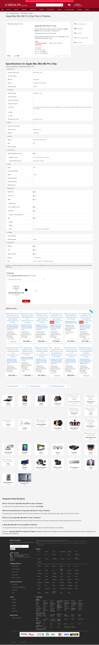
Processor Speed (12, 76)
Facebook (14, 599)
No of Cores (10, 107)
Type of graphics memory (15, 161)
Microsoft (77, 579)
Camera (59, 9)
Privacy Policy (15, 574)
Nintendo (62, 582)
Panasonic (77, 554)
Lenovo (54, 554)
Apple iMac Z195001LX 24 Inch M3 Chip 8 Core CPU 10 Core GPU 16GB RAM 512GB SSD (12, 327)
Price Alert (58, 55)
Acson (46, 566)
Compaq (69, 551)
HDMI (9, 199)
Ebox (46, 573)
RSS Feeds (14, 611)
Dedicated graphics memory (14, 153)
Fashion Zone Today (16, 617)
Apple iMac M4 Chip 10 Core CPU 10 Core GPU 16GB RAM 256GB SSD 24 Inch (26, 327)
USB (8, 218)
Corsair (69, 570)
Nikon (54, 582)
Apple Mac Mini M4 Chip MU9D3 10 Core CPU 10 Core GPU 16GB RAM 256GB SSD (85, 327)
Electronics (50, 9)
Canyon (39, 570)
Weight (9, 174)
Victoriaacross (63, 588)
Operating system (12, 86)
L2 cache (10, 112)
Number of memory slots (13, 126)
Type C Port (10, 195)
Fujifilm (76, 573)
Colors (9, 167)
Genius (46, 576)
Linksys (61, 579)
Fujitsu (39, 576)
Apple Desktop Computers (27, 13)
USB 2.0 (11, 222)
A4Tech (39, 566)
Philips (39, 558)
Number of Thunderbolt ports (16, 214)
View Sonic (70, 588)
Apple (46, 551)
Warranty (9, 257)
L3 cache (10, 115)
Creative (77, 570)
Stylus (76, 585)
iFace (76, 576)
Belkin (61, 566)
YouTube (14, 602)
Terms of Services (16, 577)
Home (7, 13)
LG (60, 554)
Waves (39, 592)
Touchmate (47, 588)
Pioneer (46, 558)
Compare (25, 301)
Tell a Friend (66, 55)
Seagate (62, 585)
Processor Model (12, 93)
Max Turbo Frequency (13, 100)
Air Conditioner (69, 9)
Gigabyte (55, 576)
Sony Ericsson (77, 558)
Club (54, 570)
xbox (61, 592)
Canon (76, 566)
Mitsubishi (40, 582)
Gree (61, 576)
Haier (69, 576)
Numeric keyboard (12, 181)
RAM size (10, 79)
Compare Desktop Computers (18, 587)
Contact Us (14, 590)
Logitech (69, 579)
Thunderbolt (10, 211)
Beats (54, 566)
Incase (39, 579)
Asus (54, 551)
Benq (69, 566)
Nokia (69, 554)
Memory (9, 83)
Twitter (13, 608)
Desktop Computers (14, 13)
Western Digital (54, 592)
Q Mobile (55, 558)
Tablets (16, 9)
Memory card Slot (12, 146)
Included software (12, 236)
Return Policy (15, 572)
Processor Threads (12, 103)
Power (87, 9)
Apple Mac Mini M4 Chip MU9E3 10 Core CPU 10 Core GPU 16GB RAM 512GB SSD (56, 327)
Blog (13, 593)
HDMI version (12, 203)
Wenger (46, 592)
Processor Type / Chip (13, 72)
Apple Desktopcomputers (60, 386)
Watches (79, 9)
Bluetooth (10, 246)
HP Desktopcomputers (38, 386)
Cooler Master (61, 569)
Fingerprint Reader (12, 178)
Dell (76, 551)
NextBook (47, 582)
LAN (8, 250)
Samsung (62, 558)
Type (9, 143)
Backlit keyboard (11, 185)
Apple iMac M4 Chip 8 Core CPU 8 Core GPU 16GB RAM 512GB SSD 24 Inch (12, 361)
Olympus (70, 582)
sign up (13, 549)
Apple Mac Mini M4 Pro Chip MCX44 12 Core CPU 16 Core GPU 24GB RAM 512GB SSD (42, 327)
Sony (69, 558)
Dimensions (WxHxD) (13, 171)
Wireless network (12, 254)
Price (8, 261)
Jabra (46, 579)
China (46, 570)
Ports (10, 229)
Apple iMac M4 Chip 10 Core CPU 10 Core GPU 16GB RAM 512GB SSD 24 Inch (41, 361)
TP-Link (54, 588)
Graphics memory (13, 157)
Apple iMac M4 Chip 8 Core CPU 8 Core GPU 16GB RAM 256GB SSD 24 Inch (70, 361)
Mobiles (24, 9)
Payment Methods (16, 569)
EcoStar (54, 573)
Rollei (54, 585)
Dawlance (40, 573)
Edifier (61, 573)
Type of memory (11, 129)
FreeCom (70, 573)
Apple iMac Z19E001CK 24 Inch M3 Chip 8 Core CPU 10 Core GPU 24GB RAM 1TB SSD (57, 361)
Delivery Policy (15, 566)
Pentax (39, 585)
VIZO (76, 588)
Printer (41, 9)
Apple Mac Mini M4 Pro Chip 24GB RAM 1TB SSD (71, 322)
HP (38, 554)
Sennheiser (70, 585)
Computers (33, 9)
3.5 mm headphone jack (13, 207)
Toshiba (39, 562)
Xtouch (69, 592)
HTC (46, 554)
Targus (39, 588)
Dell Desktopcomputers (15, 386)
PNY (46, 585)
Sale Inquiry (14, 584)
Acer (39, 551)
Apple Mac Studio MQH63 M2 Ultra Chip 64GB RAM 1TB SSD (27, 359)
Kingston (54, 579)
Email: (11, 546)
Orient (76, 582)
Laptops (8, 9)
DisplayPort (10, 191)
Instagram (14, 605)
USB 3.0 (11, 225)
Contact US (13, 642)
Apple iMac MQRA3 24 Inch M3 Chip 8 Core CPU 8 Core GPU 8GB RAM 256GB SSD (85, 361)
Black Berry (62, 551)
